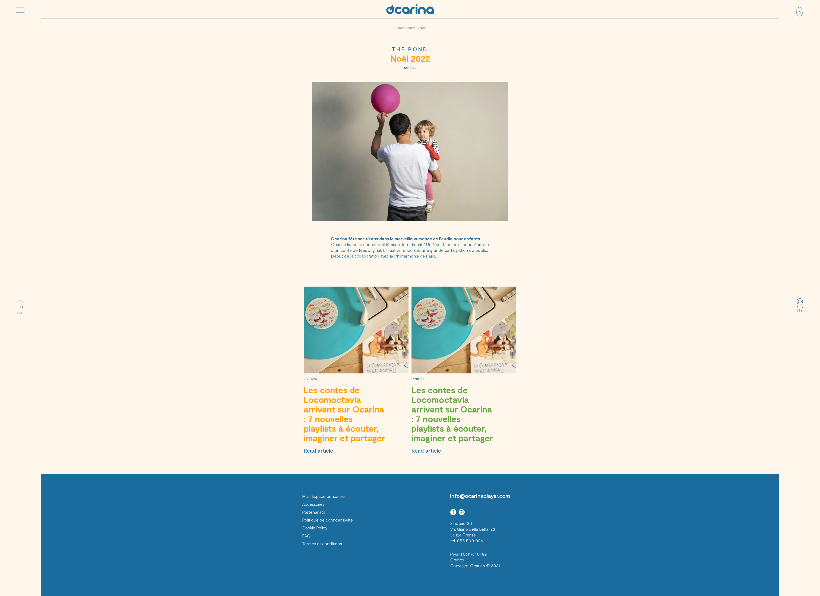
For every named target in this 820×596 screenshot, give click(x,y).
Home (399, 27)
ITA (20, 301)
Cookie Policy (314, 527)
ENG (20, 313)
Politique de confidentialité (327, 519)
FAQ (306, 535)
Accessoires (313, 504)
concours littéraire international (392, 244)
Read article (318, 450)
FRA (20, 307)
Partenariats (313, 511)
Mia (799, 310)
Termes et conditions (322, 543)
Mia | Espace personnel (324, 496)
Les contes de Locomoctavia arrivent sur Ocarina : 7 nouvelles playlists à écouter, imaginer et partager (344, 414)
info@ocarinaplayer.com (480, 496)
